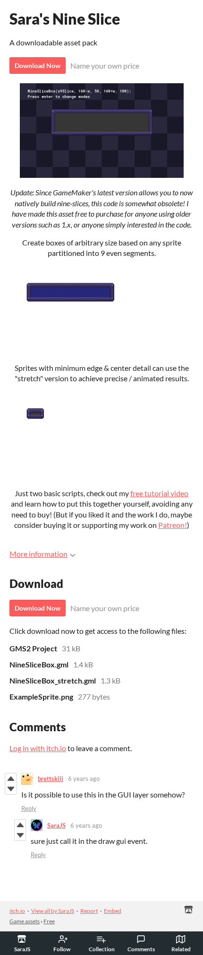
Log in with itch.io (37, 748)
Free (49, 921)
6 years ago (84, 778)
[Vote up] (10, 778)
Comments (141, 949)
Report (89, 910)
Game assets (24, 921)
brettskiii (50, 778)
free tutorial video (159, 493)
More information (38, 553)
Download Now (37, 65)
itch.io (17, 910)
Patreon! (172, 524)
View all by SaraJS (52, 910)
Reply (28, 808)
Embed (112, 910)
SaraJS (56, 825)
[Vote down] (10, 789)
